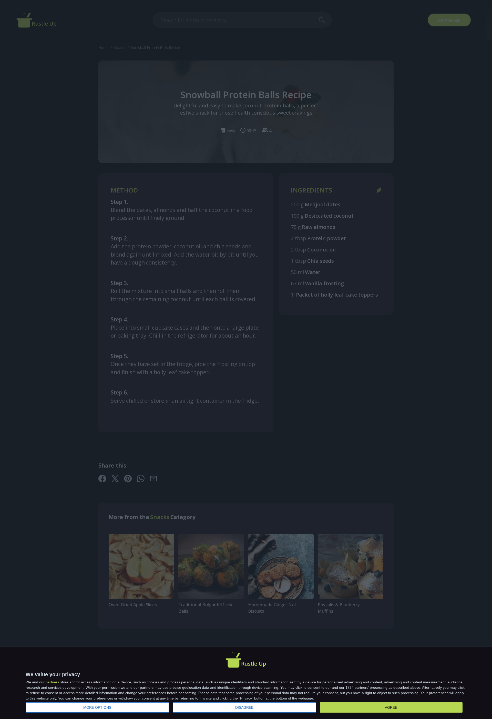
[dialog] (246, 683)
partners (52, 682)
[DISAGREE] (461, 656)
